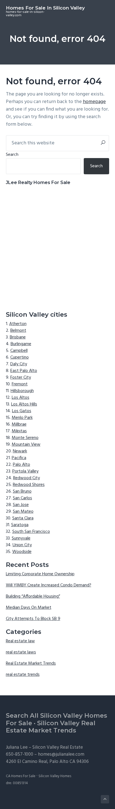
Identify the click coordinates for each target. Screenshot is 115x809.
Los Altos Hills (24, 404)
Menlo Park (22, 417)
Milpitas (19, 431)
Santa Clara (22, 518)
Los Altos (20, 397)
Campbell (19, 350)
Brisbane (18, 337)
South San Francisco (31, 531)
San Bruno (22, 491)
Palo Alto (21, 464)
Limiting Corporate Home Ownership (40, 574)
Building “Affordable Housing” (33, 596)
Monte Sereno (25, 438)
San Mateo (23, 511)
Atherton (18, 324)
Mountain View (26, 444)
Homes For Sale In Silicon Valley (45, 8)
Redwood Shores (29, 484)
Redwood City (26, 478)
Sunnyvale (21, 538)
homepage (94, 102)
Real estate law (20, 641)
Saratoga (19, 525)
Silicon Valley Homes (55, 776)
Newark (20, 451)
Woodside (22, 551)
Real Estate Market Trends (31, 663)
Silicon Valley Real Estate (57, 747)
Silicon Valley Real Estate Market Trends (50, 726)
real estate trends (23, 674)
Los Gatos (21, 411)
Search (12, 154)
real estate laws (21, 652)
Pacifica (19, 458)
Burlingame (21, 344)
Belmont (18, 330)
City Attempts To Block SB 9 (33, 618)
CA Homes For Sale (20, 776)
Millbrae (19, 424)
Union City (22, 545)
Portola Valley (25, 471)
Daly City (18, 364)
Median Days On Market (28, 607)
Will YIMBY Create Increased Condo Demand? (48, 585)
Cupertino (19, 357)
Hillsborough (22, 391)
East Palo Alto (23, 370)
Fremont (20, 384)
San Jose (21, 505)
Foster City (20, 377)
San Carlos (22, 498)
